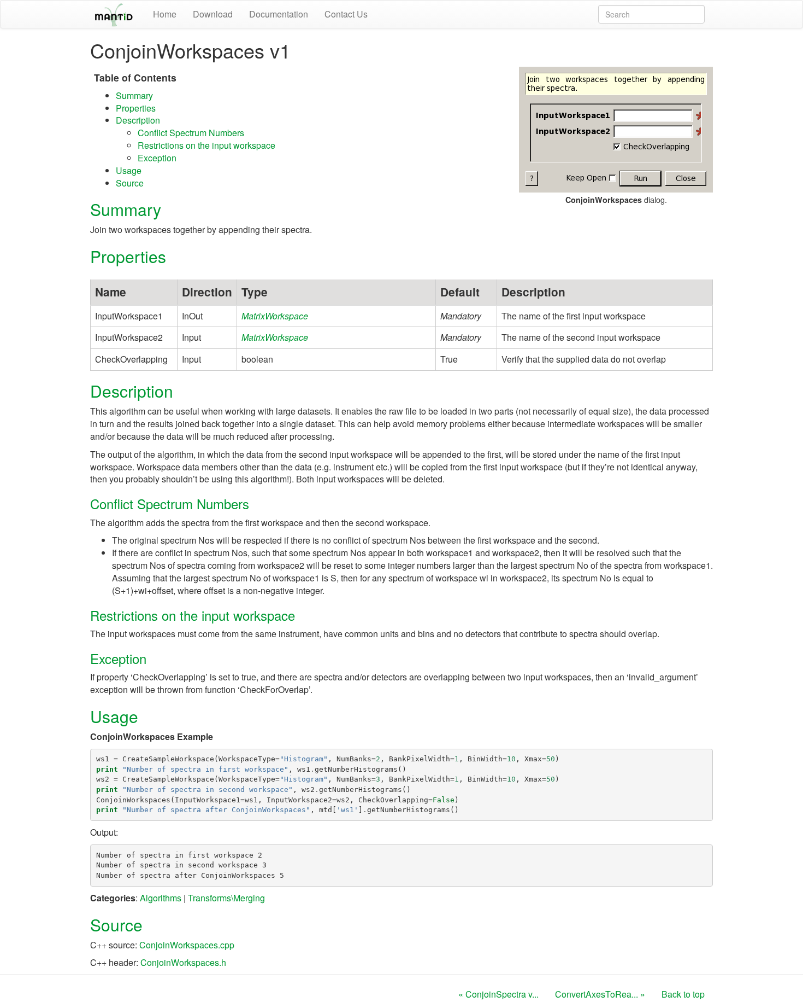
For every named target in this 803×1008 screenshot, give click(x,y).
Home (164, 14)
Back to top (683, 994)
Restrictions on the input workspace (206, 145)
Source (130, 183)
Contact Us (346, 14)
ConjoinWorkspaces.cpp (186, 945)
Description (138, 120)
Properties (136, 108)
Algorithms (160, 898)
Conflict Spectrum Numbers (191, 132)
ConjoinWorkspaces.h (183, 962)
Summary (134, 95)
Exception (157, 158)
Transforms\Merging (226, 898)
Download (213, 14)
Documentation (278, 14)
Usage (128, 170)
